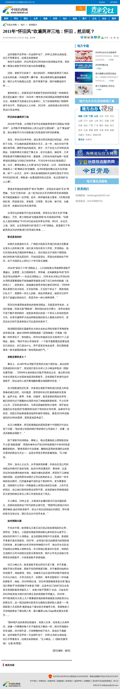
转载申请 (51, 681)
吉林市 (89, 139)
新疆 (112, 130)
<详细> (111, 60)
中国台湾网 (11, 25)
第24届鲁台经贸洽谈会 (105, 73)
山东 (96, 116)
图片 (85, 18)
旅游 (75, 18)
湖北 (86, 125)
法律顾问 (87, 681)
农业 (104, 18)
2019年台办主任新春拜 (105, 52)
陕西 (96, 130)
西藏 (91, 130)
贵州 (80, 130)
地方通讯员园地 (97, 181)
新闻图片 (33, 25)
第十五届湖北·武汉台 (105, 86)
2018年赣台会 (101, 65)
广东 (96, 125)
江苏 (86, 116)
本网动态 (42, 681)
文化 (94, 18)
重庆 (101, 125)
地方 (65, 18)
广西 (91, 125)
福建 (80, 116)
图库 (114, 18)
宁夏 (91, 116)
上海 (96, 121)
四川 (112, 125)
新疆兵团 (97, 135)
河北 (112, 116)
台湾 (36, 18)
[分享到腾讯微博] (92, 37)
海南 (107, 125)
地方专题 (83, 45)
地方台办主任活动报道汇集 (96, 101)
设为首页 (113, 2)
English (102, 2)
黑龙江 (89, 135)
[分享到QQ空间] (85, 37)
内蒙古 (81, 135)
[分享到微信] (99, 37)
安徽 (107, 121)
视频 (45, 18)
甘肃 (101, 130)
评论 (16, 18)
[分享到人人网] (95, 37)
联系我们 (69, 681)
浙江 (101, 121)
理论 (26, 18)
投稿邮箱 (60, 681)
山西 (80, 121)
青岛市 (81, 139)
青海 (107, 130)
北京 (101, 116)
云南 (86, 130)
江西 (112, 121)
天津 (107, 116)
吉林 (91, 121)
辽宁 (86, 121)
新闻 (6, 18)
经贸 (55, 18)
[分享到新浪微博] (89, 37)
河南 (80, 125)
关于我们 (33, 681)
